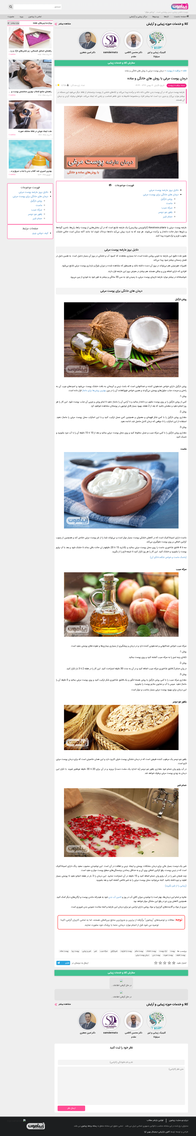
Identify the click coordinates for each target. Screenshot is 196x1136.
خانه (185, 71)
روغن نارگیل (166, 199)
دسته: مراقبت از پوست (176, 85)
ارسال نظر (71, 1108)
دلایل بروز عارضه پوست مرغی (164, 190)
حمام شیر (167, 217)
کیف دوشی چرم (40, 233)
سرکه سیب (167, 208)
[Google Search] (10, 6)
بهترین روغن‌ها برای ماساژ (94, 391)
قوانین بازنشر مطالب (155, 1120)
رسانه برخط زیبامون (89, 1126)
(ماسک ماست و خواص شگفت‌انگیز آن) (168, 557)
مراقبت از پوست (173, 71)
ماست (169, 203)
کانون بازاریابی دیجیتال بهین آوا (157, 1132)
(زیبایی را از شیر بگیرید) (176, 886)
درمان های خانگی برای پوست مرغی (161, 195)
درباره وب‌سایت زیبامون (178, 1120)
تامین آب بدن (115, 897)
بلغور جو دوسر (165, 212)
